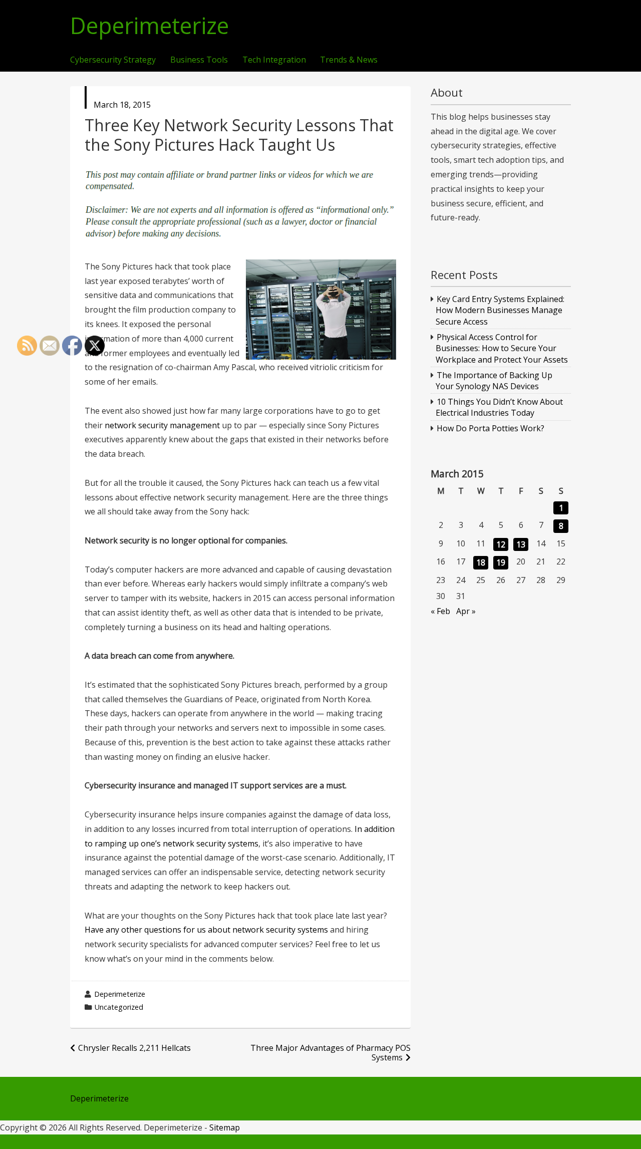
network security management (162, 425)
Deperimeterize (149, 26)
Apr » (466, 611)
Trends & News (349, 60)
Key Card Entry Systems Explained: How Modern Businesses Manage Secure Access (500, 310)
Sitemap (224, 1127)
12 (500, 544)
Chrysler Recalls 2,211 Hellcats (134, 1047)
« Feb (440, 611)
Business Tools (199, 60)
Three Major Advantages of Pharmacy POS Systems (330, 1052)
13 (520, 544)
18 (480, 562)
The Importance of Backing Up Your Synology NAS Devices (494, 381)
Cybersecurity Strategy (113, 60)
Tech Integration (274, 60)
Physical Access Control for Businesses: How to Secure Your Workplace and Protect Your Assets (502, 348)
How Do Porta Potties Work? (490, 428)
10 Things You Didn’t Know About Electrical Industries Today (499, 407)
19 (500, 562)
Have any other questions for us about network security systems (206, 929)
